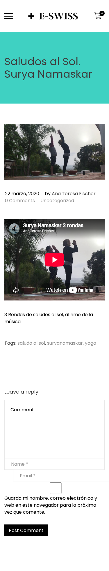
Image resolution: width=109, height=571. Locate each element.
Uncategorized (57, 200)
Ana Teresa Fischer (74, 193)
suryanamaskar (65, 343)
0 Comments (20, 200)
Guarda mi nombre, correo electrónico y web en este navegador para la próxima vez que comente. (50, 505)
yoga (90, 343)
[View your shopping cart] (97, 16)
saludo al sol (31, 343)
